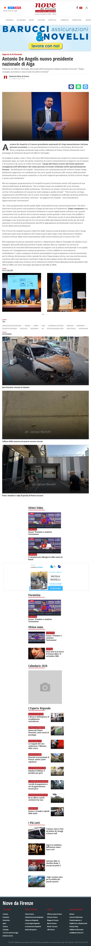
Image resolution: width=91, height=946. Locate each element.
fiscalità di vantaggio (9, 328)
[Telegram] (85, 86)
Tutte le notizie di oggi (10, 933)
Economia (21, 20)
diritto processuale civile (55, 328)
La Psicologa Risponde (32, 923)
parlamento (81, 325)
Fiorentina (76, 20)
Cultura (41, 20)
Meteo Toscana (52, 926)
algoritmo (70, 325)
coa (43, 328)
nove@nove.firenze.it (76, 933)
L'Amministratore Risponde (34, 917)
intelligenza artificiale (55, 325)
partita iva (23, 328)
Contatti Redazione (76, 917)
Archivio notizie (8, 936)
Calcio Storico (29, 914)
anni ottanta (71, 328)
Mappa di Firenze (52, 920)
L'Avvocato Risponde (31, 920)
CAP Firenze (51, 930)
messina (27, 325)
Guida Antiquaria (31, 930)
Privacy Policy (73, 926)
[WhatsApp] (78, 86)
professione (34, 328)
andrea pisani (83, 328)
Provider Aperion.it (75, 920)
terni (43, 325)
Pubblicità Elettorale (76, 930)
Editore (71, 914)
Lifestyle (52, 20)
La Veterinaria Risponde (33, 926)
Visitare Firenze (52, 917)
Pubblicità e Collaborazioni (78, 923)
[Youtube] (80, 7)
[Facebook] (77, 7)
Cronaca (10, 20)
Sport (31, 20)
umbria (36, 325)
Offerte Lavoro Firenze (54, 914)
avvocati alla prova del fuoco (11, 325)
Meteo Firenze (51, 923)
